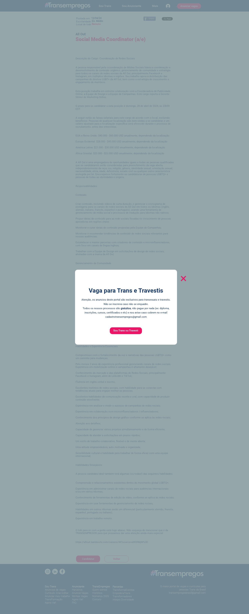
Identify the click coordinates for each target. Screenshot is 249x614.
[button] (126, 330)
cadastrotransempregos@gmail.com (126, 316)
